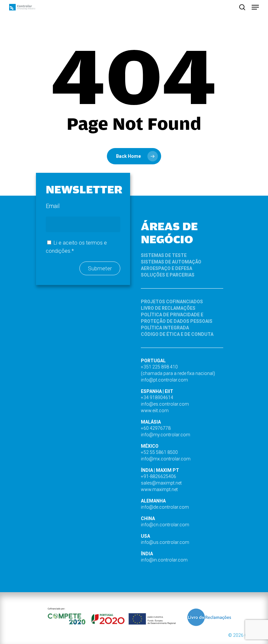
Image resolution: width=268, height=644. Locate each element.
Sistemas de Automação (171, 261)
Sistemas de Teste (164, 255)
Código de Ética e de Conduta (177, 334)
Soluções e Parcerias (167, 274)
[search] (242, 7)
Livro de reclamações (168, 308)
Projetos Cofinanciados (172, 301)
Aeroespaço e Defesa (166, 268)
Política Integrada (165, 327)
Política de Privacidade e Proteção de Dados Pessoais (176, 318)
